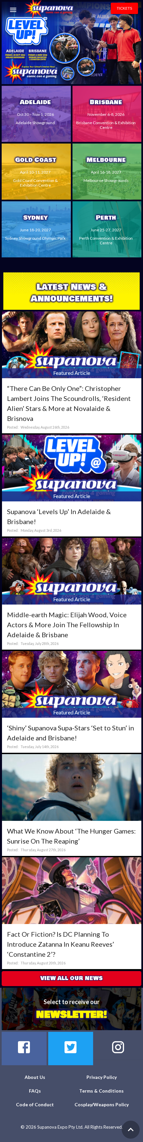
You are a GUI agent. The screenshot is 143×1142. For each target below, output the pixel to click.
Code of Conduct (35, 1104)
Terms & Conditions (101, 1091)
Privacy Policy (101, 1077)
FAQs (35, 1091)
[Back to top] (131, 1130)
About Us (35, 1077)
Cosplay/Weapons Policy (101, 1104)
